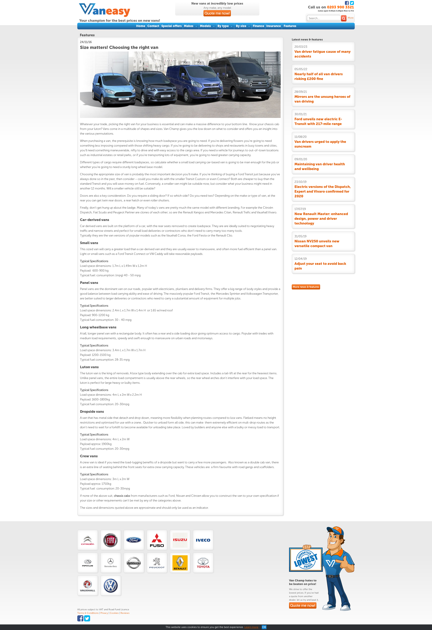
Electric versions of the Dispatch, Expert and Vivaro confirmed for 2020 (322, 191)
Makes (188, 26)
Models (205, 26)
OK (264, 627)
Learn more (251, 627)
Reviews (124, 613)
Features (290, 26)
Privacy (104, 613)
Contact (153, 26)
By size (241, 26)
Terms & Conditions (88, 613)
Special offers (171, 26)
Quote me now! (217, 13)
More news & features (306, 286)
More (351, 17)
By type (223, 26)
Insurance (273, 26)
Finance (258, 26)
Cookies (114, 613)
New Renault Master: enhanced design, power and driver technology (321, 218)
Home (140, 26)
